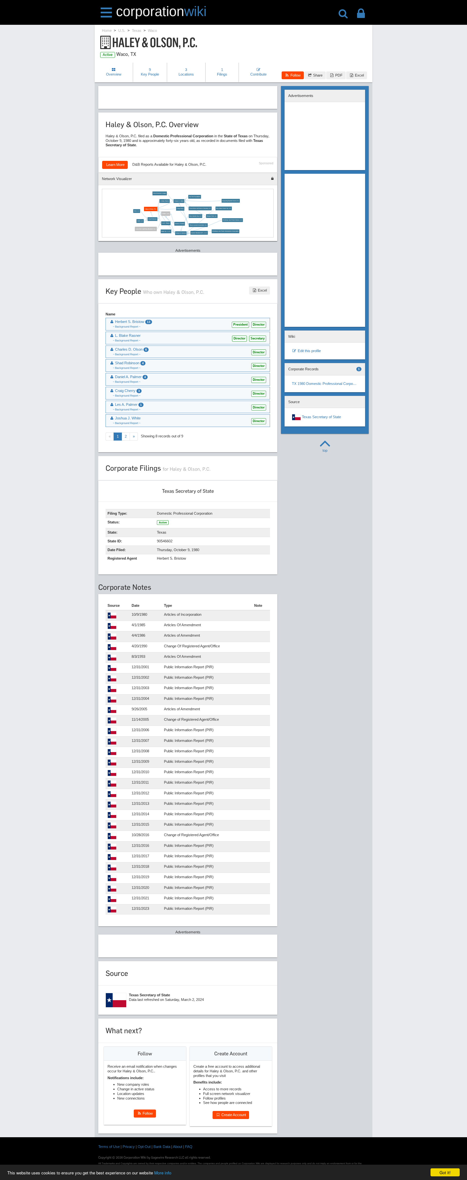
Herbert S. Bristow (181, 233)
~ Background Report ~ (126, 326)
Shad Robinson (152, 219)
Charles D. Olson (179, 201)
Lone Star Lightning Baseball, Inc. (146, 229)
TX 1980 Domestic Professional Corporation (326, 384)
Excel (359, 75)
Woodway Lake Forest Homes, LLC (232, 220)
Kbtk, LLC (136, 211)
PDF (338, 75)
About (177, 1147)
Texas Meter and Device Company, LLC (200, 208)
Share (317, 75)
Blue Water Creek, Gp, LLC (223, 208)
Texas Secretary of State (321, 417)
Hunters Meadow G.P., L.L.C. (199, 233)
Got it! (445, 1172)
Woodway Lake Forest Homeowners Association (225, 231)
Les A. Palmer (166, 223)
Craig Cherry (180, 208)
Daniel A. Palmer (179, 224)
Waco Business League (159, 193)
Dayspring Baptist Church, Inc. (230, 200)
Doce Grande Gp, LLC (195, 216)
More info (162, 1173)
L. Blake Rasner (164, 201)
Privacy (129, 1147)
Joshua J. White (127, 418)
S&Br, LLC (140, 221)
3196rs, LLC (165, 213)
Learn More (115, 165)
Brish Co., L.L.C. (165, 231)
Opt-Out (144, 1147)
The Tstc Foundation (194, 197)
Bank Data (161, 1147)
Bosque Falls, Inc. (212, 216)
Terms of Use (109, 1147)
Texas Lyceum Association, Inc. (198, 225)
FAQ (188, 1147)
